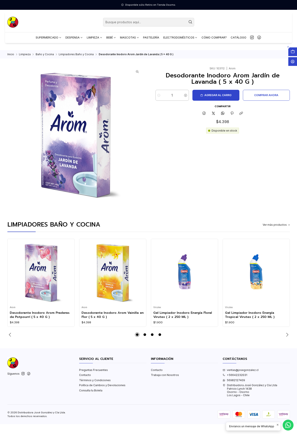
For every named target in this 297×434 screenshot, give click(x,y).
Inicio (10, 54)
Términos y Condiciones (95, 380)
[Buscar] (190, 22)
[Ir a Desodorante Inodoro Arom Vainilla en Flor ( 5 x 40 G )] (113, 272)
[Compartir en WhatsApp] (222, 113)
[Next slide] (286, 334)
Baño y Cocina (45, 54)
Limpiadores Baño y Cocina (76, 54)
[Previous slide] (10, 334)
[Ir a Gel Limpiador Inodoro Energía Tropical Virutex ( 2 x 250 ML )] (256, 272)
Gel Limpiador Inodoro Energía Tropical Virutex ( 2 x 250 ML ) (250, 314)
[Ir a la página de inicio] (12, 22)
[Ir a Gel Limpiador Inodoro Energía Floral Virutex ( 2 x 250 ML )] (184, 272)
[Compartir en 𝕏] (213, 113)
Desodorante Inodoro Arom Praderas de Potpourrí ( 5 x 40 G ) (40, 314)
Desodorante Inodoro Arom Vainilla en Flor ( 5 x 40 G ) (113, 314)
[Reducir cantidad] (159, 95)
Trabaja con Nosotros (165, 375)
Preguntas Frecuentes (93, 370)
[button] (137, 334)
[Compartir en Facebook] (204, 113)
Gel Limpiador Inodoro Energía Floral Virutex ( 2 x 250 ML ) (182, 314)
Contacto (85, 375)
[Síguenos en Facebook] (259, 37)
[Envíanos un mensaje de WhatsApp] (288, 425)
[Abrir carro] (292, 51)
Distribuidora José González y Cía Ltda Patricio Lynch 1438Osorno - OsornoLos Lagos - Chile (252, 390)
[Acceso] (292, 61)
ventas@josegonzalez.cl (243, 370)
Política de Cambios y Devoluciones (102, 385)
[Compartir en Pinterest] (232, 113)
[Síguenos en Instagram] (252, 37)
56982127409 (236, 380)
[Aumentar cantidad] (185, 95)
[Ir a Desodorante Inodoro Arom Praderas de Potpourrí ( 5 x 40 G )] (41, 272)
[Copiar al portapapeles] (241, 113)
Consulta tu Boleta (90, 390)
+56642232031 (237, 375)
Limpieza (25, 54)
